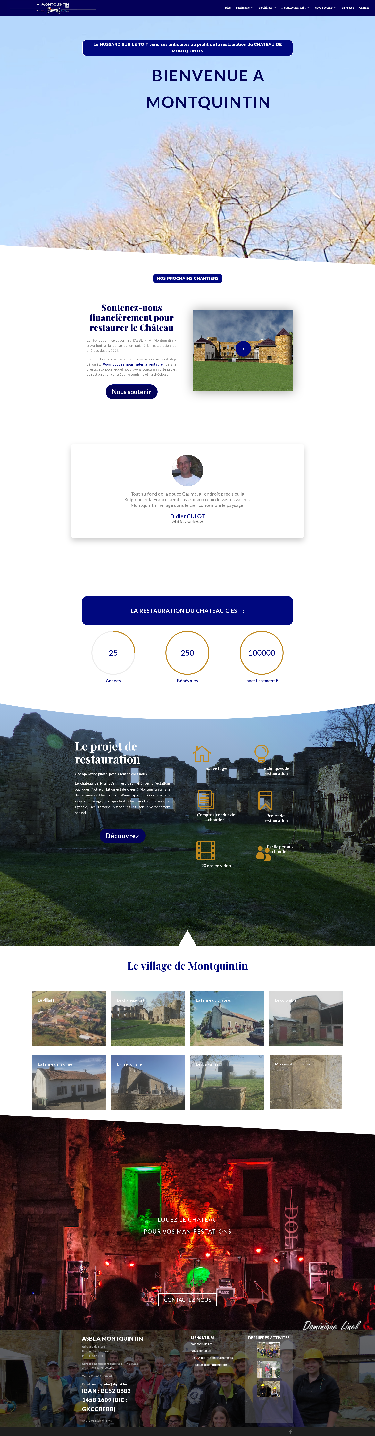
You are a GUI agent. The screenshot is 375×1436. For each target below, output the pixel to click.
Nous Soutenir (324, 7)
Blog (228, 7)
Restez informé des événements (212, 1357)
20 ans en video (216, 865)
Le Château (265, 7)
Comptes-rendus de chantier (216, 817)
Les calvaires (207, 1064)
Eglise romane (129, 1064)
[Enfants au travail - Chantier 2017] (268, 1396)
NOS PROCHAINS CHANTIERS (188, 278)
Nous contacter (201, 1350)
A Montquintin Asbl (293, 7)
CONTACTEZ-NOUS (187, 1299)
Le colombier (286, 1000)
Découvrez (122, 835)
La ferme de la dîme (55, 1064)
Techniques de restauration (276, 771)
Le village (46, 1000)
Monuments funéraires (292, 1064)
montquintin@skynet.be (109, 1384)
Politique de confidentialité (209, 1364)
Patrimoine (243, 7)
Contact (364, 7)
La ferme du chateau (213, 1000)
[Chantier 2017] (268, 1357)
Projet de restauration (275, 818)
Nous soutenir (131, 391)
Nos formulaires (201, 1344)
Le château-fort (130, 1000)
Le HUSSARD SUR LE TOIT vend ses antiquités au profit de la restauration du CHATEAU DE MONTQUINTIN (187, 47)
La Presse (348, 7)
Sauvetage (216, 768)
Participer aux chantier (280, 849)
